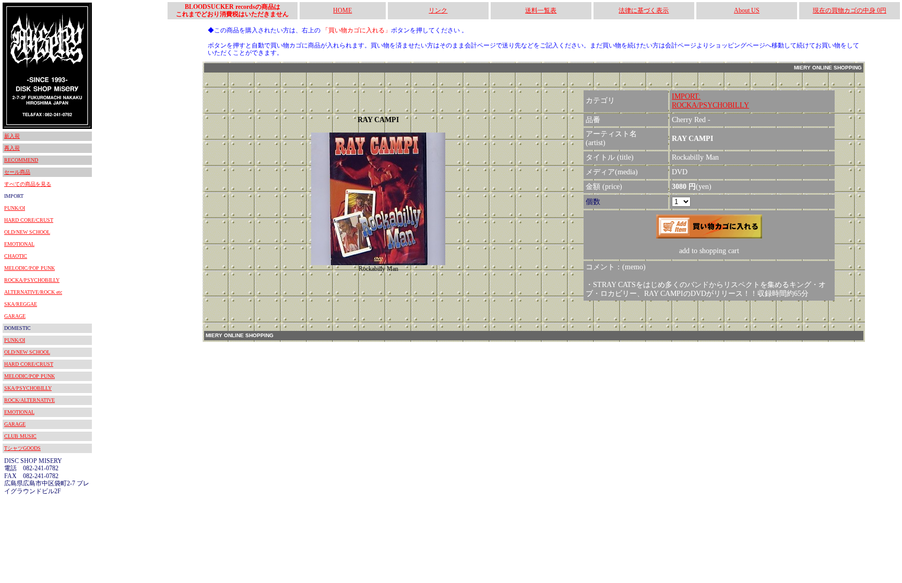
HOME (342, 10)
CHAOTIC (15, 256)
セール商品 (17, 172)
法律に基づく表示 (644, 10)
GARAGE (15, 316)
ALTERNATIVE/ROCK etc (33, 292)
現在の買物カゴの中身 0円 (849, 10)
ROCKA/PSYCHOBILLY (32, 280)
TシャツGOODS (22, 448)
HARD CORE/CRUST (28, 220)
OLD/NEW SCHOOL (27, 232)
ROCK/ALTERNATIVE (29, 400)
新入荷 (12, 136)
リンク (438, 10)
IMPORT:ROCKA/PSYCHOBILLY (710, 100)
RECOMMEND (21, 160)
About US (746, 10)
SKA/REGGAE (20, 304)
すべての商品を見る (27, 184)
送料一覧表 (540, 10)
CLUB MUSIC (20, 436)
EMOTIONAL (19, 244)
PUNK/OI (14, 208)
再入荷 (12, 148)
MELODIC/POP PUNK (29, 268)
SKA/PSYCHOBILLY (28, 388)
